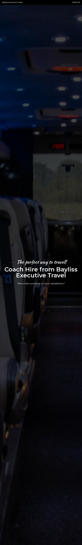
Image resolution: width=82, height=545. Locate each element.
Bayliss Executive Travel (12, 2)
